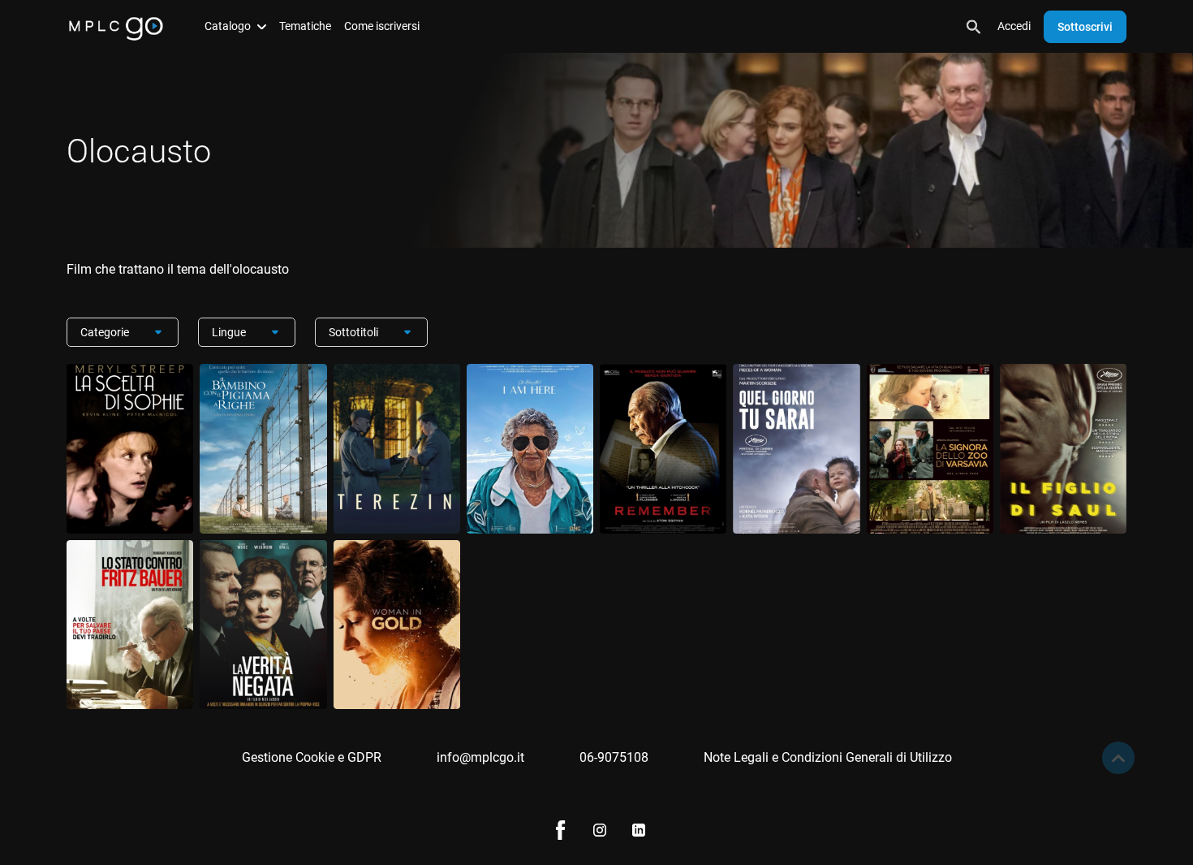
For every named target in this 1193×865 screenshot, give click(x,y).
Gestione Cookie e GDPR (311, 757)
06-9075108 (613, 757)
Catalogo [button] (228, 25)
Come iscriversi (382, 25)
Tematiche (305, 25)
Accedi (1014, 25)
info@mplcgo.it (480, 757)
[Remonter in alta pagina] (1118, 758)
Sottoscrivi (1085, 26)
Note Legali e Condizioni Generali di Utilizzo (828, 757)
